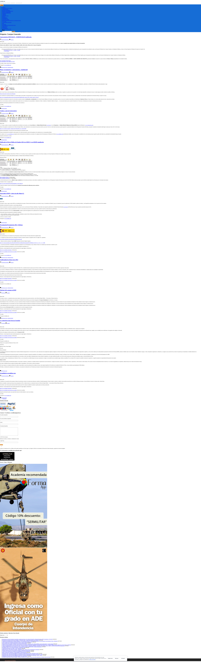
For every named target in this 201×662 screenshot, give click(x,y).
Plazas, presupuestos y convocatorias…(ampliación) (14, 69)
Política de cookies (92, 659)
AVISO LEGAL (5, 26)
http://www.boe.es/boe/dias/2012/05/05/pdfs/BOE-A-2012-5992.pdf (11, 183)
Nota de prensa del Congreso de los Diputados (7, 93)
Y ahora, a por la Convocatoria (8, 110)
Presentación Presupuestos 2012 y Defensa (11, 225)
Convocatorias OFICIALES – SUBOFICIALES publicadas (16, 37)
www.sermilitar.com (7, 65)
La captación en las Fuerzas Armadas (10, 320)
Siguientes (4, 398)
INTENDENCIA (5, 18)
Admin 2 (12, 39)
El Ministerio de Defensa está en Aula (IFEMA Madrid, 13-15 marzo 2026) (14, 656)
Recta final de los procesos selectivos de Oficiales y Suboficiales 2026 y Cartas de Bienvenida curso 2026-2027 (20, 640)
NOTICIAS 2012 (4, 67)
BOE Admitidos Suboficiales (5, 178)
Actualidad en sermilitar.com (8, 373)
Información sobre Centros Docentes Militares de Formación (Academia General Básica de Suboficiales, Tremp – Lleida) (22, 655)
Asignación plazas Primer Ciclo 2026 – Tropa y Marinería (11, 648)
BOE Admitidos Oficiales (4, 177)
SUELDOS (4, 24)
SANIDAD (4, 14)
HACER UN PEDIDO (6, 10)
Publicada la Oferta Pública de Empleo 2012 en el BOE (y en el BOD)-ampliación (22, 142)
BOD (3, 23)
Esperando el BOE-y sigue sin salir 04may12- (12, 193)
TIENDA (3, 7)
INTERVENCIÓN (5, 15)
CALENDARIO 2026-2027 (7, 22)
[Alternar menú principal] (1, 5)
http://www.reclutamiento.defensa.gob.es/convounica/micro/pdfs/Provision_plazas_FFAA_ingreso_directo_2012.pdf (19, 97)
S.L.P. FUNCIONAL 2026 (6, 29)
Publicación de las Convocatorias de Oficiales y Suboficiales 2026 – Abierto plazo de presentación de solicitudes (20, 649)
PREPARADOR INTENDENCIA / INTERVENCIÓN (11, 20)
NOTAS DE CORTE (5, 19)
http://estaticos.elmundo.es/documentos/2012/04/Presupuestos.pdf (11, 239)
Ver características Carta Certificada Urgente (7, 61)
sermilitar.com (2, 1)
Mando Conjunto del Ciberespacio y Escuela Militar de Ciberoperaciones (14, 652)
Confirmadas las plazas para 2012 (9, 259)
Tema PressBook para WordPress (10, 660)
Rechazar (116, 658)
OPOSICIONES (10, 67)
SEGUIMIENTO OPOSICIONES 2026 (9, 25)
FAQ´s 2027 (4, 21)
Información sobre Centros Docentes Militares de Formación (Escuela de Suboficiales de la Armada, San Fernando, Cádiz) (22, 654)
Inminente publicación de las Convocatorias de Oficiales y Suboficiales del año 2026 (16, 650)
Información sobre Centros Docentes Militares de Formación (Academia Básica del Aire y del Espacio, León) (20, 653)
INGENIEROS (4, 17)
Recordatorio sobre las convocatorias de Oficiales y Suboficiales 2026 (13, 647)
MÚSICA (3, 16)
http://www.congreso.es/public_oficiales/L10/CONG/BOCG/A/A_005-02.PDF (13, 128)
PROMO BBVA (5, 28)
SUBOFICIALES (5, 9)
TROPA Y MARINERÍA (6, 12)
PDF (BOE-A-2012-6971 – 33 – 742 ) (12, 50)
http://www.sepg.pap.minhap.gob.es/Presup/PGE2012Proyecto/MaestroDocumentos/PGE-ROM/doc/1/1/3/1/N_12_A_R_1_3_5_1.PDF (22, 242)
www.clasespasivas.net (89, 125)
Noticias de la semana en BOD (8, 290)
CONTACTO (4, 27)
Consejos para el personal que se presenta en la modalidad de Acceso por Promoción (16, 651)
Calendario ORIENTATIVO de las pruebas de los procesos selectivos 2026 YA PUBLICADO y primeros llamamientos (22, 646)
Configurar (123, 658)
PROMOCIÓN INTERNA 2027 (7, 11)
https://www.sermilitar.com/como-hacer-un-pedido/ (8, 251)
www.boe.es (49, 125)
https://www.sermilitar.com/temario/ (6, 278)
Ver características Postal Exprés (5, 60)
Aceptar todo (110, 658)
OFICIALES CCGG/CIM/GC (7, 8)
